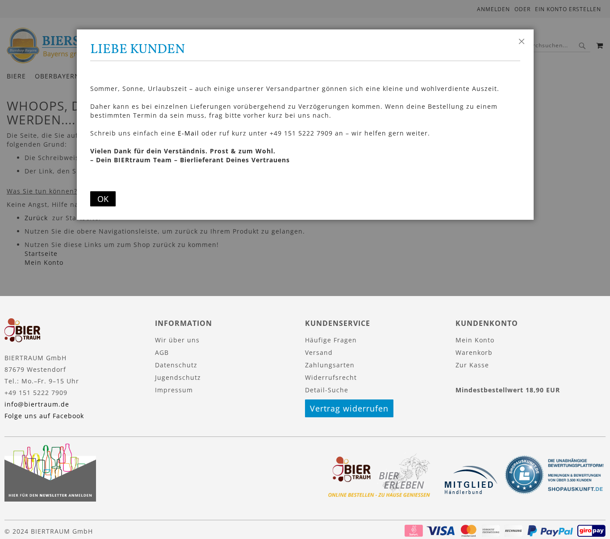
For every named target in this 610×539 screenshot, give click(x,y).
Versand (319, 352)
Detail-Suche (326, 390)
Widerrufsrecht (331, 377)
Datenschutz (176, 365)
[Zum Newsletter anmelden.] (50, 499)
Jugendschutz (178, 377)
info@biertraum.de (36, 404)
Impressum (174, 390)
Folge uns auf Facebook (44, 415)
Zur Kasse (472, 365)
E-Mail (188, 133)
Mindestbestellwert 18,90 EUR (507, 390)
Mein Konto (474, 340)
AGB (162, 352)
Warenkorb (474, 352)
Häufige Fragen (331, 340)
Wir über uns (177, 340)
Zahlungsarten (330, 365)
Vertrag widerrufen (349, 408)
